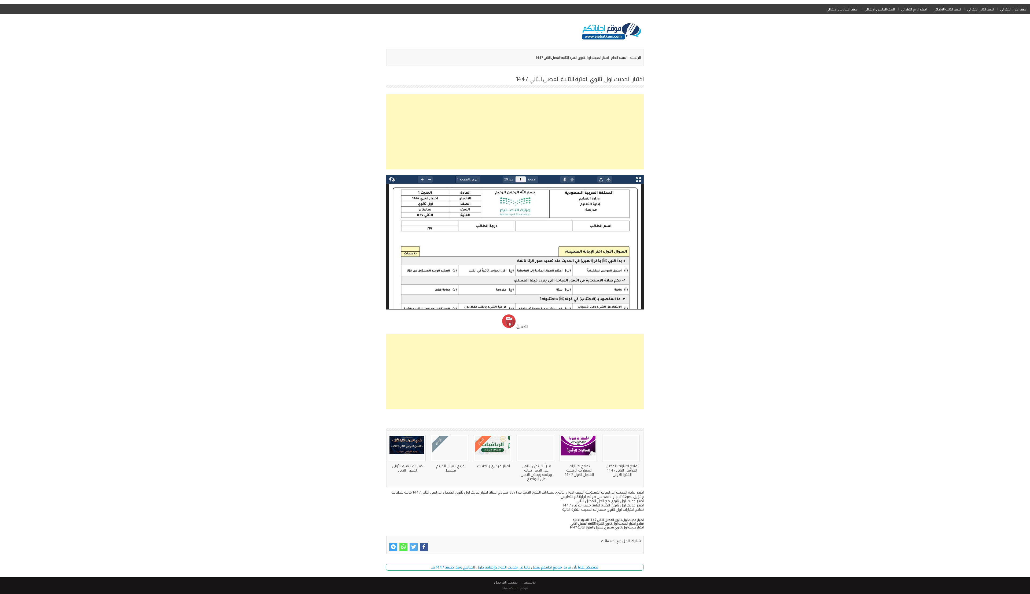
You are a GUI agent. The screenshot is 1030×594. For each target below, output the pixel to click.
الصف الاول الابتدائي (1013, 9)
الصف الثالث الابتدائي (947, 9)
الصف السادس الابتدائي (842, 9)
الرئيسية (635, 58)
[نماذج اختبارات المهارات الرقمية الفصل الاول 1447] (578, 448)
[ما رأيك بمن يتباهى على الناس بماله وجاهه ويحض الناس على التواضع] (535, 448)
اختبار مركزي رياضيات (493, 466)
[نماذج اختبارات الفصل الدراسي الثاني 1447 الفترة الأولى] (620, 448)
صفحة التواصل (506, 582)
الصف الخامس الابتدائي (880, 9)
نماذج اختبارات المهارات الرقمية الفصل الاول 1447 (579, 470)
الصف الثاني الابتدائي (980, 9)
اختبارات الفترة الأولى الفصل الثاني (408, 468)
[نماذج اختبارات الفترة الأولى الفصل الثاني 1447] (406, 448)
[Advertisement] (515, 131)
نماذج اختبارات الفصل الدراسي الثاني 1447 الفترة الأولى (622, 470)
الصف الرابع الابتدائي (914, 9)
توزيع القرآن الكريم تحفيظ (451, 468)
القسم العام (619, 58)
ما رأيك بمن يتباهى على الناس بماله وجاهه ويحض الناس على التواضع (536, 472)
